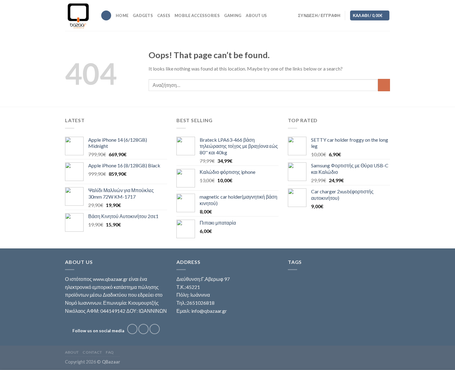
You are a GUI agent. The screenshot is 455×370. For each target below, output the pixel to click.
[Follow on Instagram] (143, 329)
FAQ (110, 352)
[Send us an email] (155, 329)
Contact (92, 352)
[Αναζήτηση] (106, 16)
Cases (163, 15)
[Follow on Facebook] (132, 329)
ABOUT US (256, 15)
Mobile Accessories (197, 15)
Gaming (233, 15)
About (72, 352)
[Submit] (384, 85)
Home (122, 15)
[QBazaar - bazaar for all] (78, 15)
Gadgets (143, 15)
